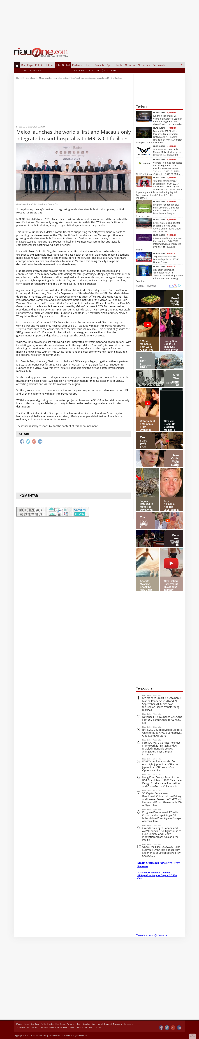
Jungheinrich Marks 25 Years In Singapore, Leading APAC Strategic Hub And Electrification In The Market (167, 120)
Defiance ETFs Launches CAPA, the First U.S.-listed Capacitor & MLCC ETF (162, 719)
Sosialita (99, 65)
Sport (110, 65)
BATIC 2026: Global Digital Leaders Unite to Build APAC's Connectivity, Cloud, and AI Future (167, 227)
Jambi (119, 65)
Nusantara (144, 65)
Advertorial (79, 70)
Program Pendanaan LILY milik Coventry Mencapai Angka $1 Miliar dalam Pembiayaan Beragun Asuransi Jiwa (157, 210)
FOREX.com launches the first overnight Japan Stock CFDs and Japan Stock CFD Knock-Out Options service (160, 766)
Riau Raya (27, 65)
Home (19, 78)
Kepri (89, 65)
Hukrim (49, 65)
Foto (99, 70)
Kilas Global (63, 65)
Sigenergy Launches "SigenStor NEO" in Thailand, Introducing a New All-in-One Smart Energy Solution (159, 275)
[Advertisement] (99, 22)
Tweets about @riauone (151, 935)
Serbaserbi (159, 65)
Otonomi (130, 65)
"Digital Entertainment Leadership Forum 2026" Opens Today (166, 259)
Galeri (90, 70)
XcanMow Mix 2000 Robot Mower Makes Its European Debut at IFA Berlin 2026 (167, 152)
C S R (106, 70)
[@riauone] (167, 1027)
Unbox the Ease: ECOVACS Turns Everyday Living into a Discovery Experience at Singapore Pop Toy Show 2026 (161, 851)
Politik (38, 65)
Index (113, 70)
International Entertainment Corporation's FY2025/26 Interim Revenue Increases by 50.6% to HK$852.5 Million (159, 244)
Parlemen (77, 65)
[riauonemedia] (161, 1027)
